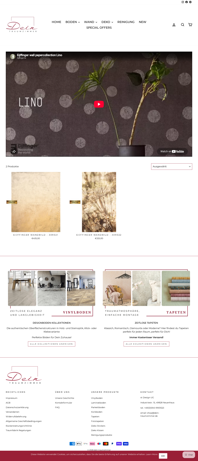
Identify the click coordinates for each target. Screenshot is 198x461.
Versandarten (12, 412)
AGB (8, 403)
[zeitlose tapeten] (146, 293)
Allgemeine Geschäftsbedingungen (24, 421)
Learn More (151, 454)
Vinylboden (97, 398)
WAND (89, 22)
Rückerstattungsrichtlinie (19, 426)
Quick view (35, 229)
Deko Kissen (97, 430)
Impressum (11, 398)
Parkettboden (98, 407)
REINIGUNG (126, 22)
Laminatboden (98, 403)
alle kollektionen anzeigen (51, 344)
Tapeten (95, 416)
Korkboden (96, 412)
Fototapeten (97, 421)
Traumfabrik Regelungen (18, 430)
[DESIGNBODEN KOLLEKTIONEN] (51, 293)
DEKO (106, 22)
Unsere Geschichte (64, 398)
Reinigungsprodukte (101, 435)
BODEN (72, 22)
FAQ (57, 407)
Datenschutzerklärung (17, 407)
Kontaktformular (63, 403)
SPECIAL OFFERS (99, 27)
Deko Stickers (98, 426)
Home (56, 22)
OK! (163, 456)
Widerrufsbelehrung (16, 416)
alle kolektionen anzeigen (146, 344)
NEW (142, 22)
